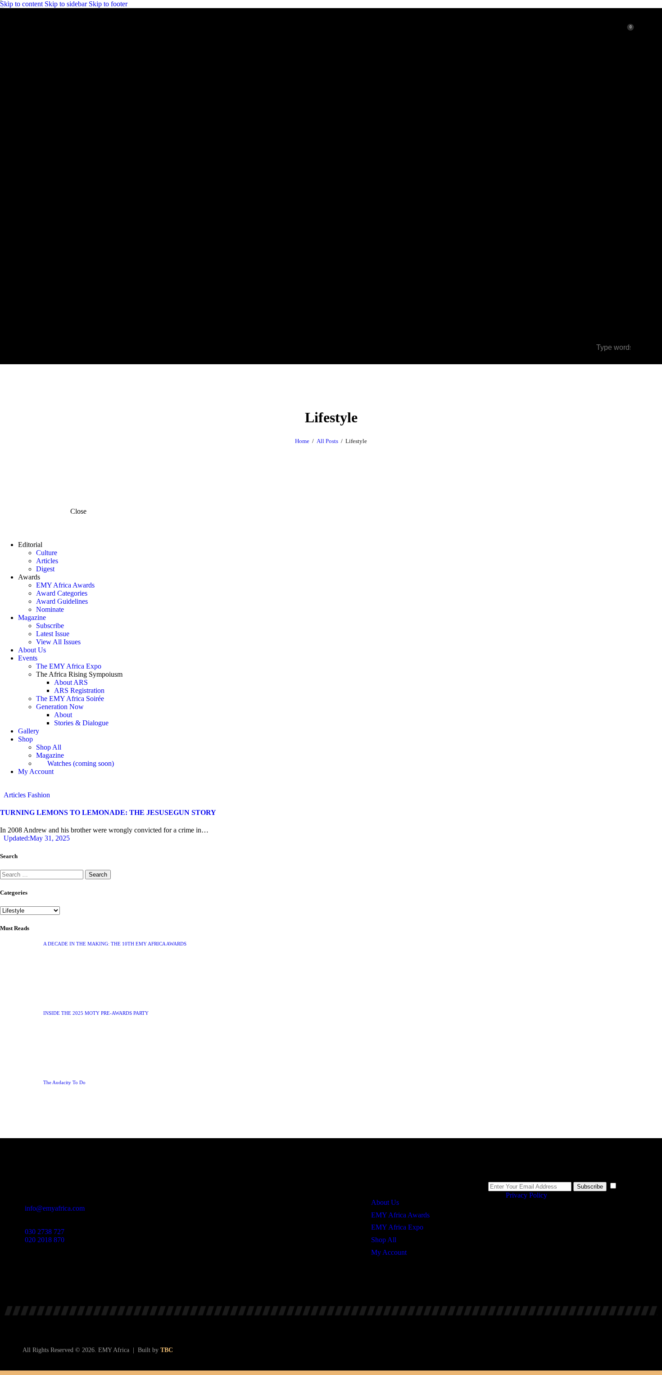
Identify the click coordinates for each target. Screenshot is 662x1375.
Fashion (38, 795)
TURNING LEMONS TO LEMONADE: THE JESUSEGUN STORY (108, 812)
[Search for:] (42, 874)
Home (302, 441)
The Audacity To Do (64, 1082)
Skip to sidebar (66, 4)
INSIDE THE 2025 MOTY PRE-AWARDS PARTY (96, 1013)
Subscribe (590, 1186)
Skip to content (21, 4)
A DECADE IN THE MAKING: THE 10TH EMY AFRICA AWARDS (114, 943)
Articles (15, 795)
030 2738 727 (44, 1231)
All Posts (327, 441)
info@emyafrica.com (55, 1208)
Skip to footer (108, 4)
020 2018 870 (44, 1240)
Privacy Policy (526, 1195)
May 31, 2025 (37, 838)
